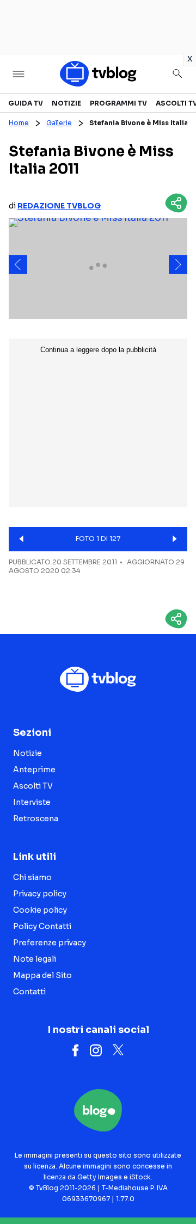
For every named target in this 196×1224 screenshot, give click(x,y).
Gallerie (59, 123)
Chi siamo (32, 877)
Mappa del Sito (42, 975)
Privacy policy (39, 894)
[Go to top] (174, 1188)
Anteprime (34, 769)
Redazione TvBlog (59, 206)
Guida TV (25, 103)
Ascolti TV (33, 786)
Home (19, 123)
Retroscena (35, 818)
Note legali (34, 959)
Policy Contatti (42, 926)
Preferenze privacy (49, 943)
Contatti (29, 992)
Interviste (32, 802)
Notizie (66, 103)
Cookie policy (40, 910)
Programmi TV (118, 103)
